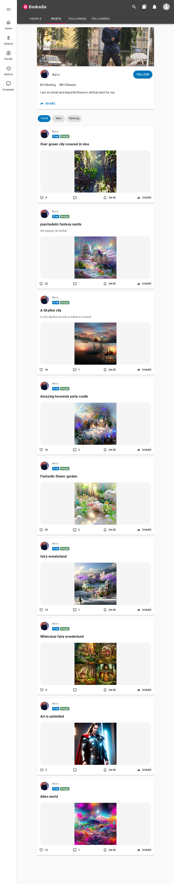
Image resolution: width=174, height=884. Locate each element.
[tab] (35, 19)
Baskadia (37, 6)
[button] (44, 118)
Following (48, 84)
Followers (67, 84)
